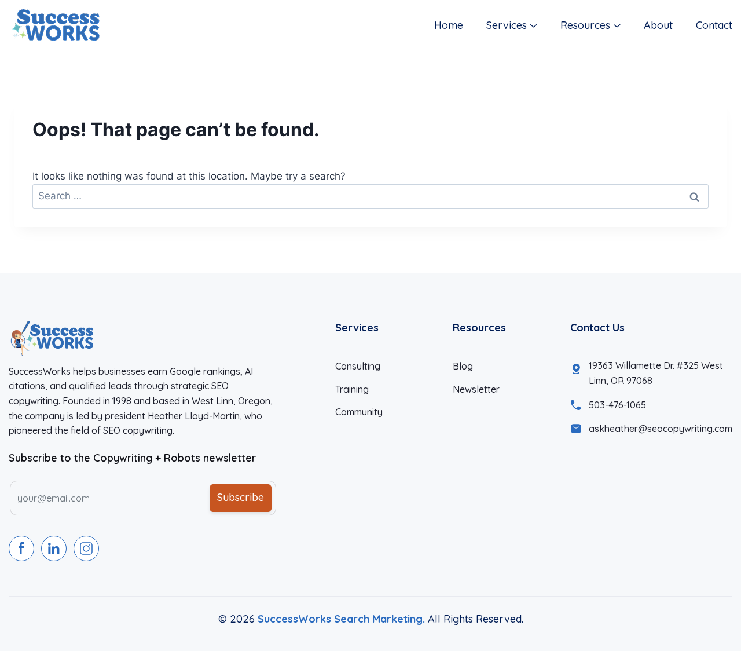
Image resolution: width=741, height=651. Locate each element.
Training (352, 389)
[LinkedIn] (54, 548)
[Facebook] (21, 548)
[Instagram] (86, 548)
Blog (463, 366)
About (658, 25)
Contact (714, 25)
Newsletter (476, 389)
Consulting (357, 366)
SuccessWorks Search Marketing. (341, 619)
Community (359, 412)
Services (506, 25)
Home (448, 25)
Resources (585, 25)
